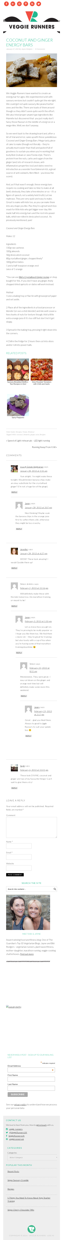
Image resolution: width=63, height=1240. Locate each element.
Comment (11, 815)
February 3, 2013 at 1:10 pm (38, 621)
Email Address (30, 1066)
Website (10, 863)
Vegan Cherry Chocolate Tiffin (20, 1210)
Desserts (26, 434)
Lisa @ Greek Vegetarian (32, 467)
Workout (31, 432)
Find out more (27, 954)
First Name (13, 1075)
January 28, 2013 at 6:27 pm (33, 553)
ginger (32, 434)
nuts (37, 434)
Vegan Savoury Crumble (18, 1180)
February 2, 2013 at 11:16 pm (34, 588)
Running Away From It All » (44, 447)
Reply (14, 492)
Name (9, 841)
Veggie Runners (31, 20)
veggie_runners (16, 1129)
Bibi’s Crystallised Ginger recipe (34, 277)
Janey (27, 503)
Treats (24, 432)
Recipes (19, 432)
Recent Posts (13, 1171)
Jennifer (24, 549)
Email (9, 852)
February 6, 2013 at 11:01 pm (34, 770)
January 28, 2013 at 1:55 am (33, 471)
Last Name (13, 1084)
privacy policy (20, 1104)
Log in (50, 1235)
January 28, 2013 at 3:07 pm (38, 507)
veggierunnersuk (16, 1139)
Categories (12, 1152)
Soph (22, 766)
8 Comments (40, 49)
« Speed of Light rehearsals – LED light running (28, 440)
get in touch (41, 1125)
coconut (19, 434)
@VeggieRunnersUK (18, 1132)
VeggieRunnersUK (16, 1136)
